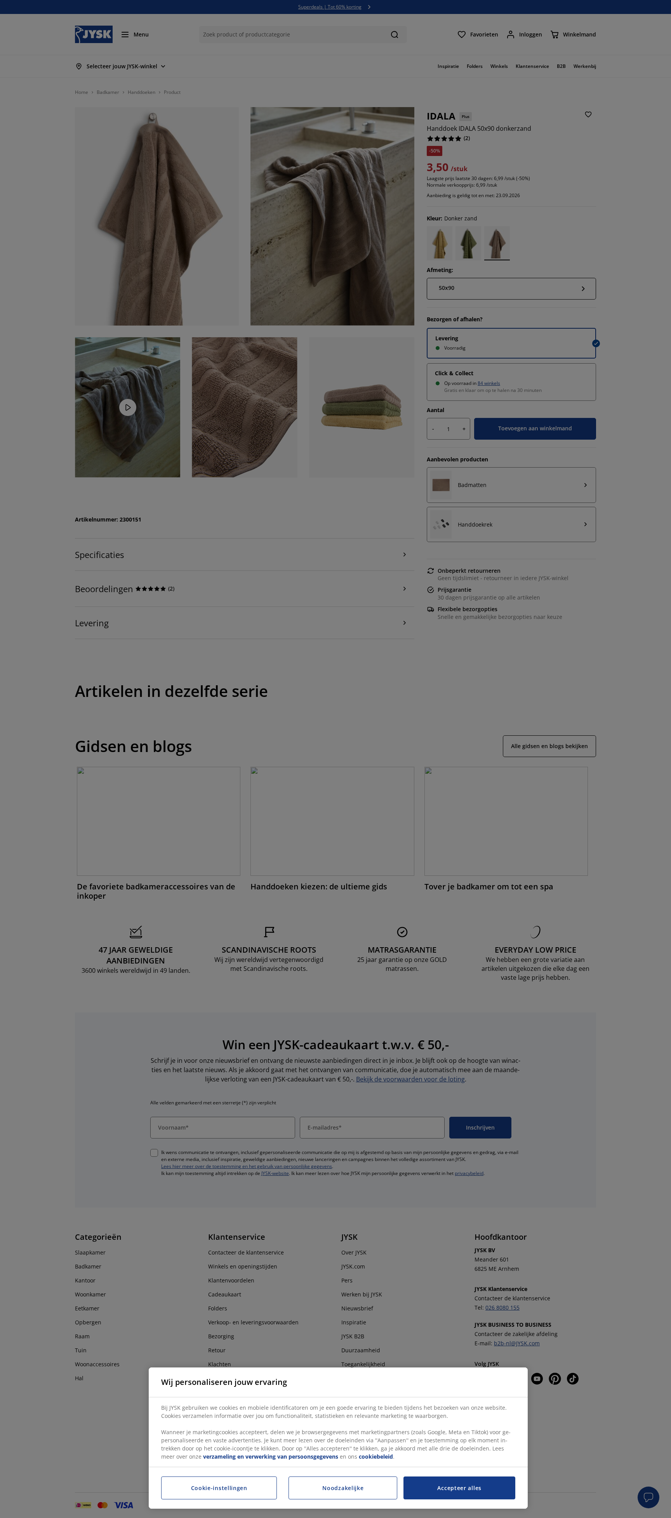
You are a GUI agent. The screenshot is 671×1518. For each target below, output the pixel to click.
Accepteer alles (459, 1488)
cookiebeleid (376, 1456)
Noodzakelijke (342, 1488)
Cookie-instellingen (219, 1488)
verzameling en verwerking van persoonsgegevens (270, 1456)
